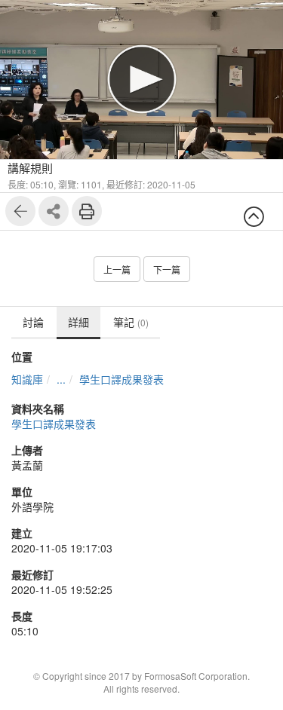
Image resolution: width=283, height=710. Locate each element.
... (61, 379)
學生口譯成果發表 (121, 379)
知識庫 (27, 379)
